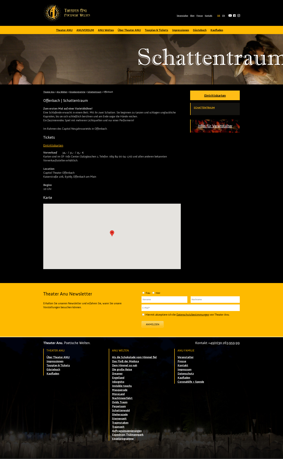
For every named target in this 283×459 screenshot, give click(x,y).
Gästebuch (200, 30)
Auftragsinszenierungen (127, 431)
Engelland (118, 377)
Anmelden (152, 324)
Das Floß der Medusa (125, 361)
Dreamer (117, 373)
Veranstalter (182, 15)
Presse (200, 15)
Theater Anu (49, 92)
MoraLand (118, 394)
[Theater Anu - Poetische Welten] (68, 13)
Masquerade (119, 390)
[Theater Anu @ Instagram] (238, 15)
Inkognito (118, 382)
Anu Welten (62, 92)
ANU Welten (106, 30)
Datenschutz (186, 373)
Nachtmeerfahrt (122, 398)
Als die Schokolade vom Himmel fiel (134, 357)
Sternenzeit (119, 418)
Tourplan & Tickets (156, 30)
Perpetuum (119, 406)
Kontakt (208, 15)
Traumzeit (118, 427)
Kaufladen (216, 30)
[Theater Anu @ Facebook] (234, 15)
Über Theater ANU (129, 30)
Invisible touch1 (122, 386)
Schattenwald (121, 410)
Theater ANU (64, 30)
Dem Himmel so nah (124, 365)
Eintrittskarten (215, 95)
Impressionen (180, 30)
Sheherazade (120, 414)
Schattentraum (204, 107)
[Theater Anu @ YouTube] (229, 15)
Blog (192, 15)
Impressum (184, 369)
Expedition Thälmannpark (127, 434)
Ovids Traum (119, 402)
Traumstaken (120, 422)
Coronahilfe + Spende (191, 382)
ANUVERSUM (85, 30)
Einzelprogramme (77, 92)
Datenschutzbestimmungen (192, 314)
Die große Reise (122, 369)
